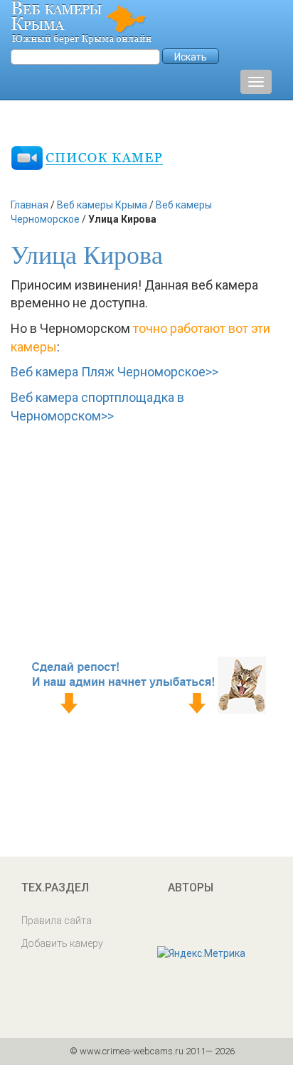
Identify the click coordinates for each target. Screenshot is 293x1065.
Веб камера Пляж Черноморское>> (114, 371)
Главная (29, 205)
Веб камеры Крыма (102, 205)
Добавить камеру (62, 943)
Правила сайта (56, 920)
